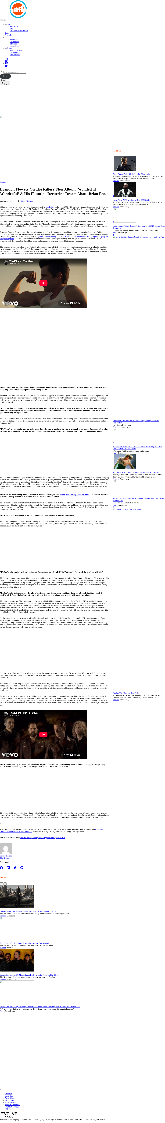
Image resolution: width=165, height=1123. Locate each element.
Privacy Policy (10, 1102)
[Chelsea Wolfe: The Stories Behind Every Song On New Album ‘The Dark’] (17, 907)
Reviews (10, 48)
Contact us (9, 1096)
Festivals (8, 35)
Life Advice (14, 46)
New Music (14, 26)
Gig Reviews (15, 53)
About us (8, 1094)
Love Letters (14, 42)
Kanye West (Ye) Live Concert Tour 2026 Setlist (131, 200)
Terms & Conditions (12, 1105)
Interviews (14, 39)
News (9, 24)
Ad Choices (9, 1100)
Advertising (9, 1098)
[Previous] (1, 883)
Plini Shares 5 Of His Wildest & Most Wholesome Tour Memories (25, 943)
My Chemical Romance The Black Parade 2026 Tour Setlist (136, 472)
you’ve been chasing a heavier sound (75, 495)
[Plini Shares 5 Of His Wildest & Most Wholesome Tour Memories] (17, 939)
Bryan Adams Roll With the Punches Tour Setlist (131, 174)
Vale (11, 29)
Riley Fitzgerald (27, 201)
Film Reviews (15, 55)
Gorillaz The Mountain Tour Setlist (126, 693)
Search (5, 76)
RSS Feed (9, 1109)
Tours (7, 33)
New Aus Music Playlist (19, 31)
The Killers (50, 207)
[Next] (5, 883)
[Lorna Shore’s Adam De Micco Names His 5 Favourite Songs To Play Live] (17, 971)
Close (3, 80)
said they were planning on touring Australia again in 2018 (42, 838)
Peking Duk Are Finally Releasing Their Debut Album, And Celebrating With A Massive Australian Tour (40, 1007)
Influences (14, 44)
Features (10, 37)
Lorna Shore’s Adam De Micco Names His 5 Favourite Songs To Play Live (29, 975)
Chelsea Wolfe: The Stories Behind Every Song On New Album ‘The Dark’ (29, 911)
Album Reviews (16, 50)
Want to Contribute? (12, 1107)
